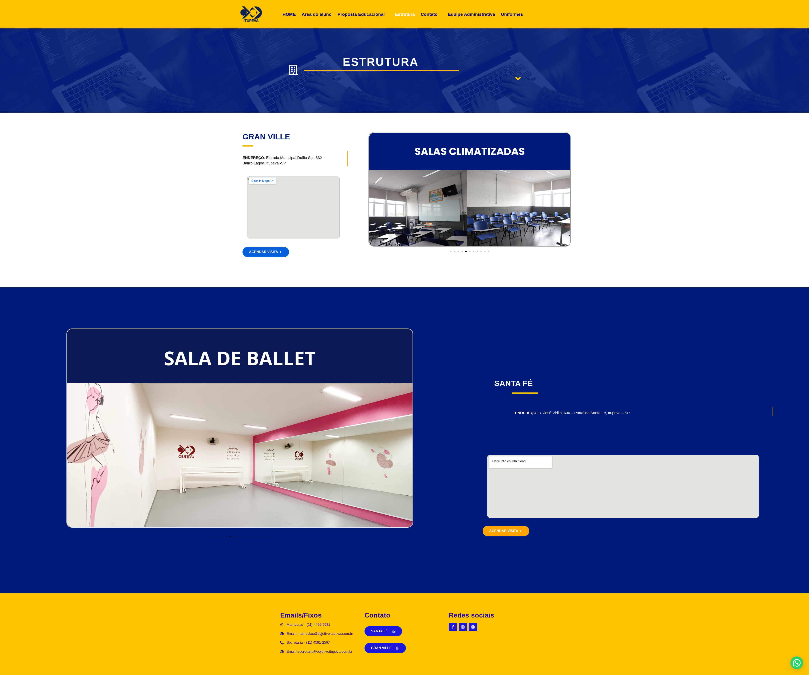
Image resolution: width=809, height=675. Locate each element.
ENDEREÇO (525, 413)
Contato (429, 14)
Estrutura (405, 14)
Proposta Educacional (361, 14)
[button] (363, 14)
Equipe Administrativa (471, 14)
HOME (289, 14)
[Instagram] (463, 627)
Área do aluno (317, 14)
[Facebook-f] (453, 627)
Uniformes (512, 14)
